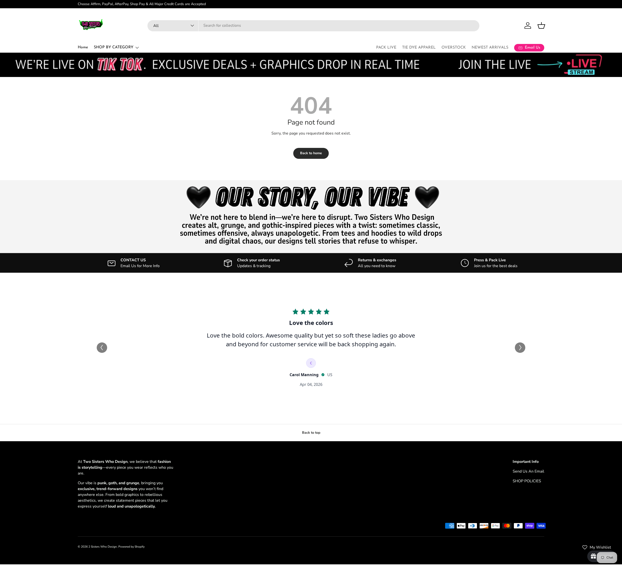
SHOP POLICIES (527, 481)
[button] (541, 25)
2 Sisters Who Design (102, 547)
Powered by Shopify (131, 547)
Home (83, 47)
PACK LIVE (386, 48)
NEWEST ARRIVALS (490, 48)
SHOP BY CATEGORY (113, 47)
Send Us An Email (528, 471)
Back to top (311, 432)
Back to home (311, 153)
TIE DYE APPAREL (419, 48)
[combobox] (313, 25)
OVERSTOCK (453, 48)
